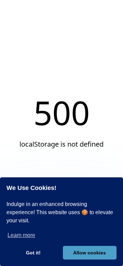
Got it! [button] (33, 252)
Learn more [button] (21, 235)
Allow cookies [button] (89, 252)
